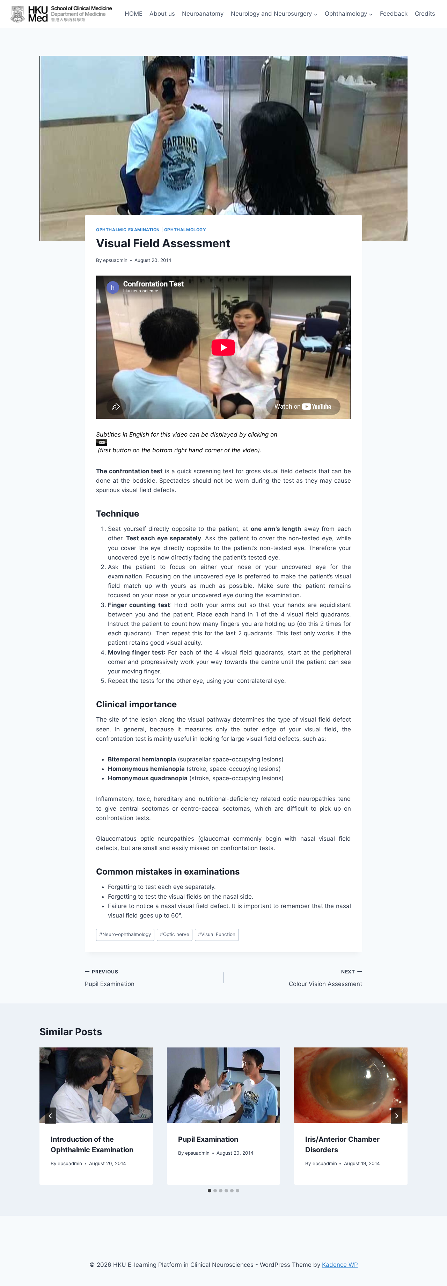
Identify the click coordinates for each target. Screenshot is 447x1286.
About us (162, 13)
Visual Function (216, 934)
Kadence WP (340, 1264)
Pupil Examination (109, 978)
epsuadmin (115, 260)
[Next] (396, 1116)
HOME (133, 13)
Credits (425, 13)
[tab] (209, 1190)
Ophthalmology (185, 229)
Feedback (394, 13)
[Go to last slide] (50, 1116)
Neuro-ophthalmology (125, 934)
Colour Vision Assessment (325, 978)
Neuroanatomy (203, 13)
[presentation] (96, 1085)
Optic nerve (174, 934)
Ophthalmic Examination (128, 229)
